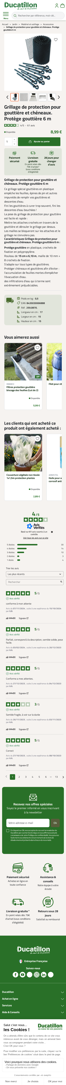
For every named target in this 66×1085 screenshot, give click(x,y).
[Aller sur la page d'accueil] (20, 5)
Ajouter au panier (42, 141)
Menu (6, 18)
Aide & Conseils (11, 1012)
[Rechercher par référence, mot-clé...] (15, 15)
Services (7, 1006)
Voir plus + (11, 845)
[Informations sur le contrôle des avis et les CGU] (52, 532)
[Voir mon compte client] (56, 5)
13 (56, 777)
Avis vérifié (15, 598)
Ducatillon (8, 992)
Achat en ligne (10, 999)
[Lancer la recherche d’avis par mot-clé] (61, 582)
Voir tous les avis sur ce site (35, 538)
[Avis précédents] (6, 776)
